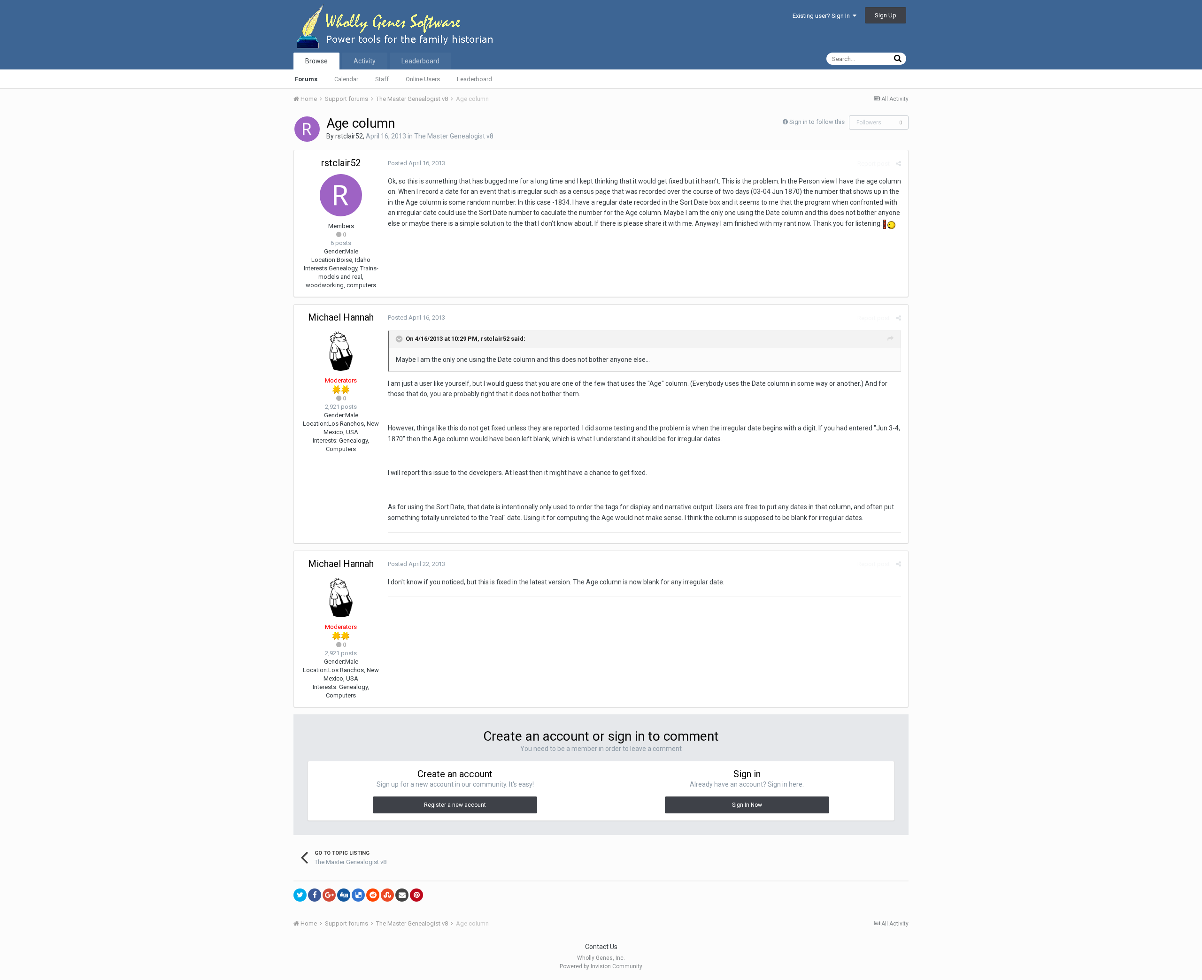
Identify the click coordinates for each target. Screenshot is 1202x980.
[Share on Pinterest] (416, 895)
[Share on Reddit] (372, 895)
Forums (306, 79)
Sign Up (885, 15)
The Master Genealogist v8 (453, 136)
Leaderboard (474, 79)
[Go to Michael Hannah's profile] (341, 350)
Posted (416, 163)
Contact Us (601, 946)
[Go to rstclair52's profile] (307, 129)
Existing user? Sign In (823, 15)
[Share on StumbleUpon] (387, 895)
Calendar (346, 79)
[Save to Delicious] (358, 895)
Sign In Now (747, 805)
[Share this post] (898, 163)
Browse (316, 61)
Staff (382, 79)
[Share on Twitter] (300, 895)
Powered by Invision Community (601, 966)
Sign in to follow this (817, 121)
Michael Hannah (341, 317)
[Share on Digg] (343, 895)
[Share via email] (401, 895)
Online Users (423, 79)
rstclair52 (349, 136)
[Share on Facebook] (314, 895)
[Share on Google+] (329, 895)
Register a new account (455, 805)
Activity (365, 61)
